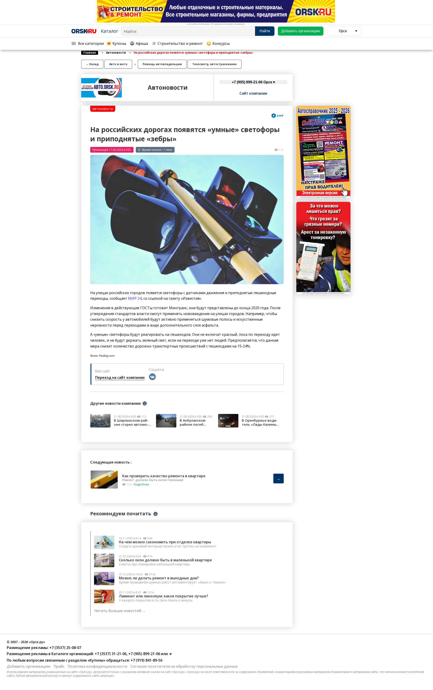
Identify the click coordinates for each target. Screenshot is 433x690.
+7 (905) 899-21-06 (143, 653)
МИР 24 (135, 298)
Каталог (109, 31)
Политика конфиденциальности (97, 666)
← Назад (92, 64)
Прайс (59, 666)
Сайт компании (253, 93)
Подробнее (141, 484)
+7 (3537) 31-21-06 (110, 653)
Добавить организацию (29, 666)
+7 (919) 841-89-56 (146, 660)
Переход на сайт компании (120, 377)
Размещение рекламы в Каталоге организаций (50, 653)
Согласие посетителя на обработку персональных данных (184, 666)
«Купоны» (96, 660)
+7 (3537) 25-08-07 (64, 647)
